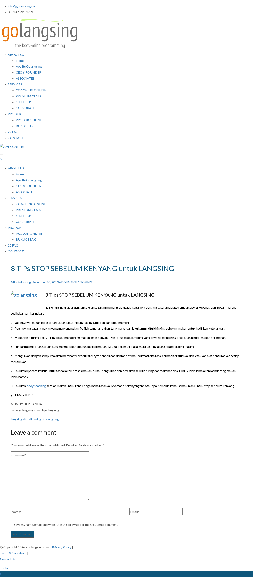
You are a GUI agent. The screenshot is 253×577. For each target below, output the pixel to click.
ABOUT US (16, 54)
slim (25, 419)
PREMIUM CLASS (28, 96)
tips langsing (50, 419)
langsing (16, 419)
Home (20, 60)
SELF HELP (23, 102)
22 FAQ (13, 132)
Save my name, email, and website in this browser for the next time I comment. (66, 524)
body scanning (36, 386)
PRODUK (14, 114)
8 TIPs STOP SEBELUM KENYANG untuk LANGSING (92, 268)
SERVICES (15, 84)
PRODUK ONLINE (29, 120)
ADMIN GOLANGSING (75, 282)
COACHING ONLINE (31, 90)
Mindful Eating (21, 282)
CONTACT (16, 138)
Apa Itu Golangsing (29, 66)
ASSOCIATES (25, 78)
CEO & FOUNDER (28, 72)
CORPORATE (25, 108)
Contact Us (7, 559)
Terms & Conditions (13, 553)
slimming (35, 419)
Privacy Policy (61, 547)
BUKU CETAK (26, 126)
